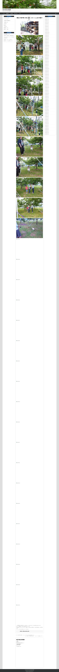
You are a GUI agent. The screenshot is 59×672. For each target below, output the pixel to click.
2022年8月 (46, 48)
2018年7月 (46, 97)
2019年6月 (46, 87)
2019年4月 (46, 90)
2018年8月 (46, 96)
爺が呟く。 (5, 29)
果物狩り (5, 22)
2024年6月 (46, 29)
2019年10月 (46, 81)
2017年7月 (46, 106)
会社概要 (11, 13)
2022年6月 (46, 51)
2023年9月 (46, 35)
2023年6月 (46, 39)
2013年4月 (46, 126)
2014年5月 (46, 125)
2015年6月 (46, 123)
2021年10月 (46, 55)
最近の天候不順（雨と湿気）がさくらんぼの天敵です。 (29, 18)
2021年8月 (46, 58)
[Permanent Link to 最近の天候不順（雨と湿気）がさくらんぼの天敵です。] (29, 28)
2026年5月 (46, 20)
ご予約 (20, 13)
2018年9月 (46, 94)
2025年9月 (46, 22)
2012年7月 (46, 132)
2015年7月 (46, 122)
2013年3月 (46, 128)
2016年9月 (46, 112)
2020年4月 (46, 77)
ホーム (4, 13)
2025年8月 (46, 23)
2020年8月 (46, 71)
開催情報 (7, 13)
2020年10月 (46, 68)
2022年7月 (46, 49)
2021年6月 (46, 61)
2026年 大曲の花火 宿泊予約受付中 (9, 35)
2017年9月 (46, 103)
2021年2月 (46, 65)
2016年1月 (46, 119)
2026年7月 (46, 19)
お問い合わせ (15, 13)
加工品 (5, 26)
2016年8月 (46, 113)
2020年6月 (46, 74)
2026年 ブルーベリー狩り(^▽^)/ (8, 39)
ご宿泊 (5, 23)
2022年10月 (46, 45)
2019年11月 (46, 80)
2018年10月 (46, 93)
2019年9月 (46, 83)
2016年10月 (46, 110)
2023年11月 (46, 32)
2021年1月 (46, 67)
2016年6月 (46, 116)
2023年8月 (46, 36)
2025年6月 (46, 26)
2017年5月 (46, 109)
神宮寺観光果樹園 (7, 9)
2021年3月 (46, 64)
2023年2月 (46, 42)
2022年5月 (46, 52)
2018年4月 (46, 100)
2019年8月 (46, 84)
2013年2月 (46, 129)
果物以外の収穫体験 (6, 20)
